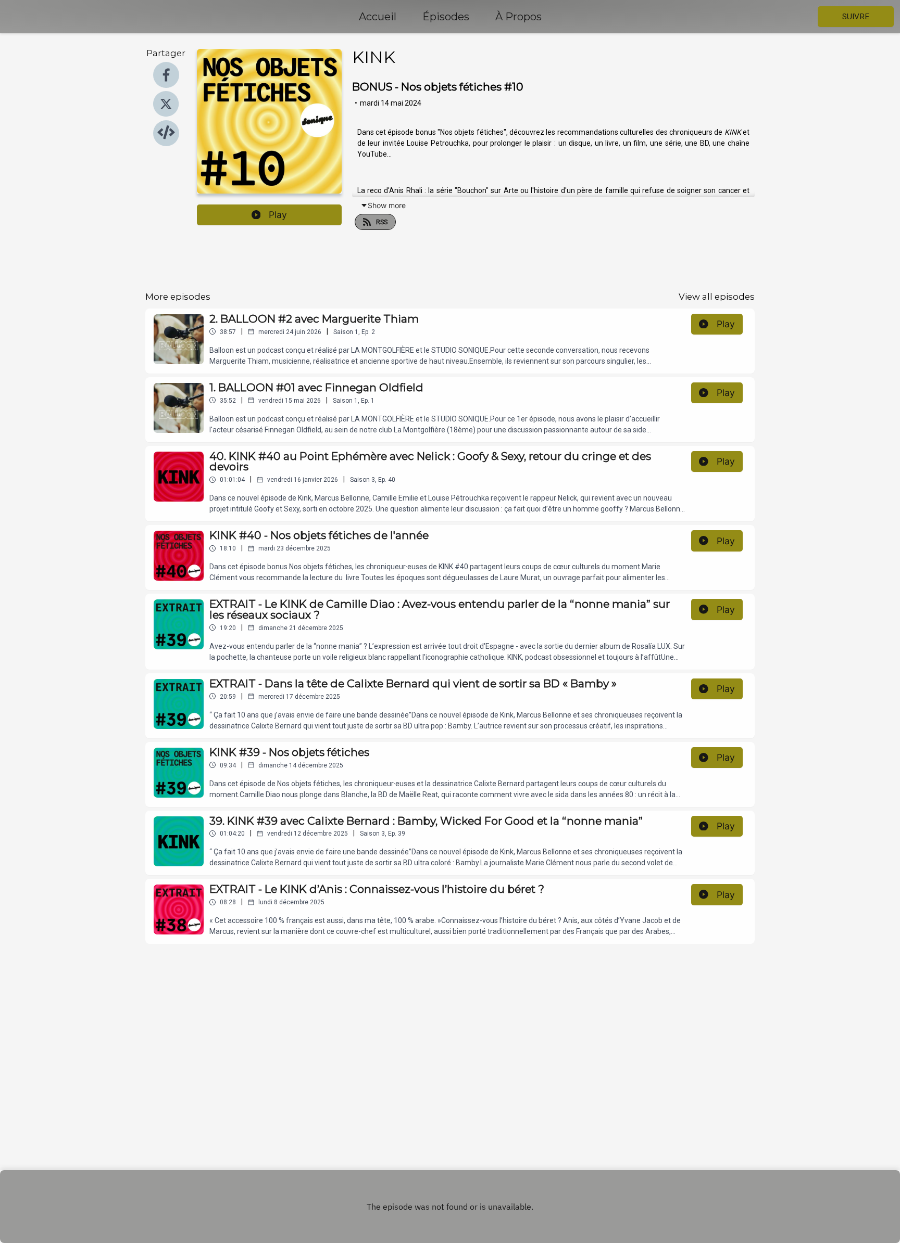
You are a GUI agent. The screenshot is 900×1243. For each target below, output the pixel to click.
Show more (387, 205)
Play (278, 214)
